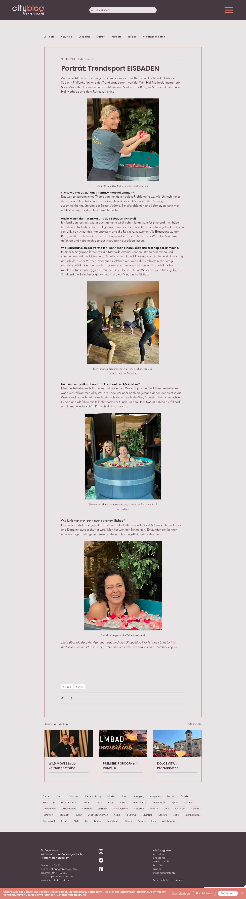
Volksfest (180, 808)
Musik (176, 814)
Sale (153, 821)
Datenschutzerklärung (71, 894)
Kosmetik (64, 814)
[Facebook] (101, 860)
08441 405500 (59, 873)
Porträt (79, 686)
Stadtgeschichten (154, 36)
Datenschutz (160, 880)
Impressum (178, 880)
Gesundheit (159, 802)
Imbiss (123, 802)
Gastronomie (69, 808)
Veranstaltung (93, 796)
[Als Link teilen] (62, 698)
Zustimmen (228, 893)
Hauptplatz (49, 802)
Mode (87, 802)
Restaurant (49, 821)
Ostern (128, 821)
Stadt (64, 821)
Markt (99, 802)
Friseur (97, 821)
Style (76, 821)
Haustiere (147, 814)
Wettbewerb (169, 821)
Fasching (131, 814)
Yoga (117, 814)
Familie (185, 796)
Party (110, 802)
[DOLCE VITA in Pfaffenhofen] (177, 743)
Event (59, 796)
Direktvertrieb (120, 808)
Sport (175, 802)
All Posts (49, 36)
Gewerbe (139, 808)
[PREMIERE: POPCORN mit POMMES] (123, 743)
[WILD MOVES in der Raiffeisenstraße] (69, 743)
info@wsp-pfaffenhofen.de (57, 876)
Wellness (102, 808)
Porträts (116, 36)
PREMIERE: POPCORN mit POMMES (121, 765)
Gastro (100, 36)
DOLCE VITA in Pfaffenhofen (168, 765)
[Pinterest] (101, 869)
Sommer (87, 808)
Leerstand (112, 821)
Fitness (195, 808)
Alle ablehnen (204, 893)
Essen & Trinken (69, 802)
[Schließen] (242, 893)
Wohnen (188, 802)
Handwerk (48, 814)
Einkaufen (74, 796)
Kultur (79, 814)
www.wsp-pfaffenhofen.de (56, 880)
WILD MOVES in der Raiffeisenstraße (63, 765)
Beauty (154, 808)
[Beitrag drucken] (70, 698)
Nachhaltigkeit (192, 814)
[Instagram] (101, 851)
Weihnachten (140, 802)
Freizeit (132, 36)
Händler (111, 796)
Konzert (162, 814)
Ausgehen (155, 796)
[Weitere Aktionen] (183, 59)
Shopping (84, 36)
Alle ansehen (195, 723)
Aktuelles (66, 36)
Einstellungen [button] (181, 893)
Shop (124, 796)
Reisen (141, 821)
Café (166, 808)
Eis (86, 821)
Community (49, 808)
